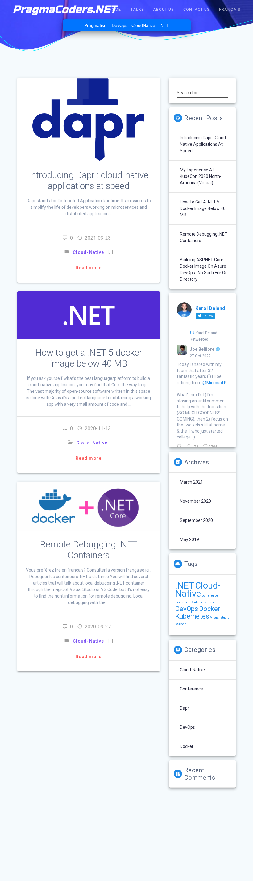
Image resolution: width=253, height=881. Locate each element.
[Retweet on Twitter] (192, 332)
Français (229, 9)
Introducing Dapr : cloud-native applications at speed (88, 180)
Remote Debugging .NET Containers (89, 549)
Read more (89, 267)
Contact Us (196, 9)
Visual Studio (219, 617)
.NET (184, 585)
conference (210, 596)
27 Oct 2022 (200, 356)
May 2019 (189, 539)
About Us (163, 9)
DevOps (186, 609)
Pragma (65, 9)
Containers (198, 602)
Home (115, 9)
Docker (209, 609)
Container (182, 602)
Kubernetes (192, 616)
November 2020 (195, 501)
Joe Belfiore (202, 349)
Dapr (211, 602)
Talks (137, 9)
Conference (191, 688)
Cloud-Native (88, 252)
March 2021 (191, 482)
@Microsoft (213, 382)
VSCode (180, 624)
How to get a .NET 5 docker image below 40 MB (88, 358)
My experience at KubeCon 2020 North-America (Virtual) (201, 176)
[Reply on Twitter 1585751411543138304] (180, 447)
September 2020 (196, 520)
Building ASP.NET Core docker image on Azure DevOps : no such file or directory (203, 269)
